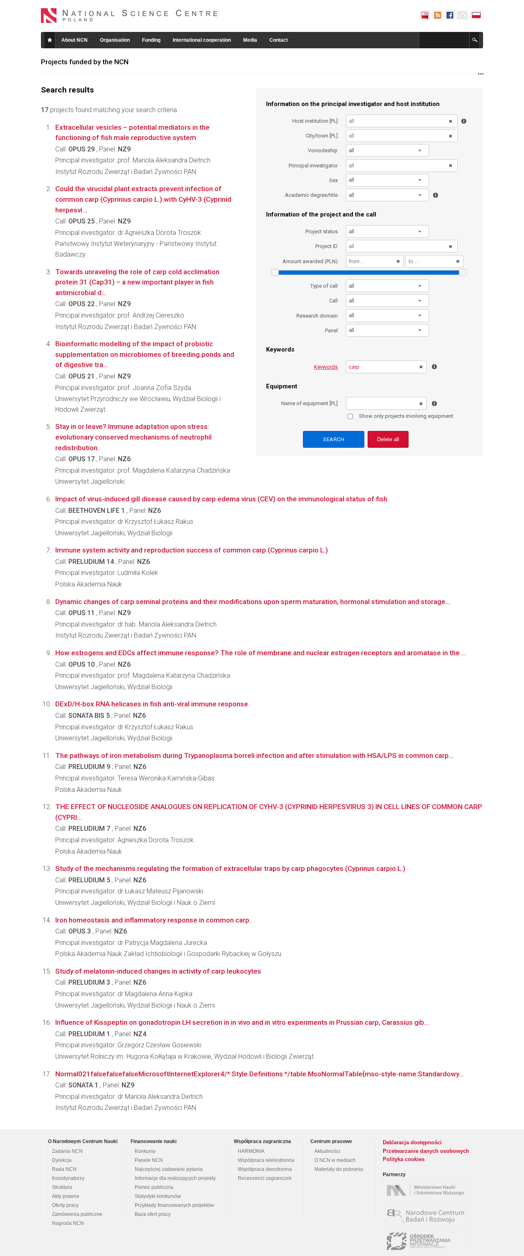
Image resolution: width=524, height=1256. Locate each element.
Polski (476, 15)
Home (49, 40)
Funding (151, 40)
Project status (321, 231)
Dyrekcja (62, 1160)
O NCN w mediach (335, 1160)
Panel (331, 330)
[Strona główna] (129, 15)
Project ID (326, 246)
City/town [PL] (322, 136)
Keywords (326, 367)
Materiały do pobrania (338, 1169)
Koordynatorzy (68, 1178)
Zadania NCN (67, 1151)
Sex (333, 180)
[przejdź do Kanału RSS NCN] (437, 15)
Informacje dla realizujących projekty (175, 1178)
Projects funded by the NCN (85, 62)
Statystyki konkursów (158, 1196)
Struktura (62, 1187)
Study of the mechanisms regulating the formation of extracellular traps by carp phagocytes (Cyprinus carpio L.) (230, 868)
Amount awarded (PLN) (310, 261)
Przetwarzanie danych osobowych (426, 1151)
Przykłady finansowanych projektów (174, 1205)
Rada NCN (64, 1169)
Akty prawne (65, 1196)
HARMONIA (251, 1151)
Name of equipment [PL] (309, 403)
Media (250, 40)
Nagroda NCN (68, 1223)
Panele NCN (149, 1160)
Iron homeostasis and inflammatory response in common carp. (153, 920)
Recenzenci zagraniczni (264, 1178)
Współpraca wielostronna (266, 1160)
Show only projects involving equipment (406, 416)
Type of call (324, 286)
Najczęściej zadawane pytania (169, 1169)
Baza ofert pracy (153, 1214)
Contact (278, 40)
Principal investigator (313, 165)
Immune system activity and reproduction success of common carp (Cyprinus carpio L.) (191, 550)
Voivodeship (323, 150)
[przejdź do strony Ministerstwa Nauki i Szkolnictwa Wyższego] (427, 1190)
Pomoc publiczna (154, 1187)
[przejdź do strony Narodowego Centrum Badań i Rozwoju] (427, 1216)
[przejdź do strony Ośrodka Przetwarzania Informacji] (427, 1241)
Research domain (317, 316)
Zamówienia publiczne (77, 1214)
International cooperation (202, 40)
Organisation (115, 40)
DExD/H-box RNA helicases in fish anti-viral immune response (151, 704)
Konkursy (145, 1151)
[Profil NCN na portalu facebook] (449, 15)
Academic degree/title (311, 195)
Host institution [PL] (315, 121)
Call (333, 301)
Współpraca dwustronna (265, 1169)
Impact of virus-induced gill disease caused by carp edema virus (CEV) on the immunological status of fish (221, 499)
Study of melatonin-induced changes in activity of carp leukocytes (158, 971)
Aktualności (327, 1151)
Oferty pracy (65, 1205)
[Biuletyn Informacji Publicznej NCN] (425, 15)
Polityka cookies (404, 1159)
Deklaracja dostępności (412, 1142)
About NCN (74, 40)
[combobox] (387, 150)
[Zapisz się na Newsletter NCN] (462, 15)
